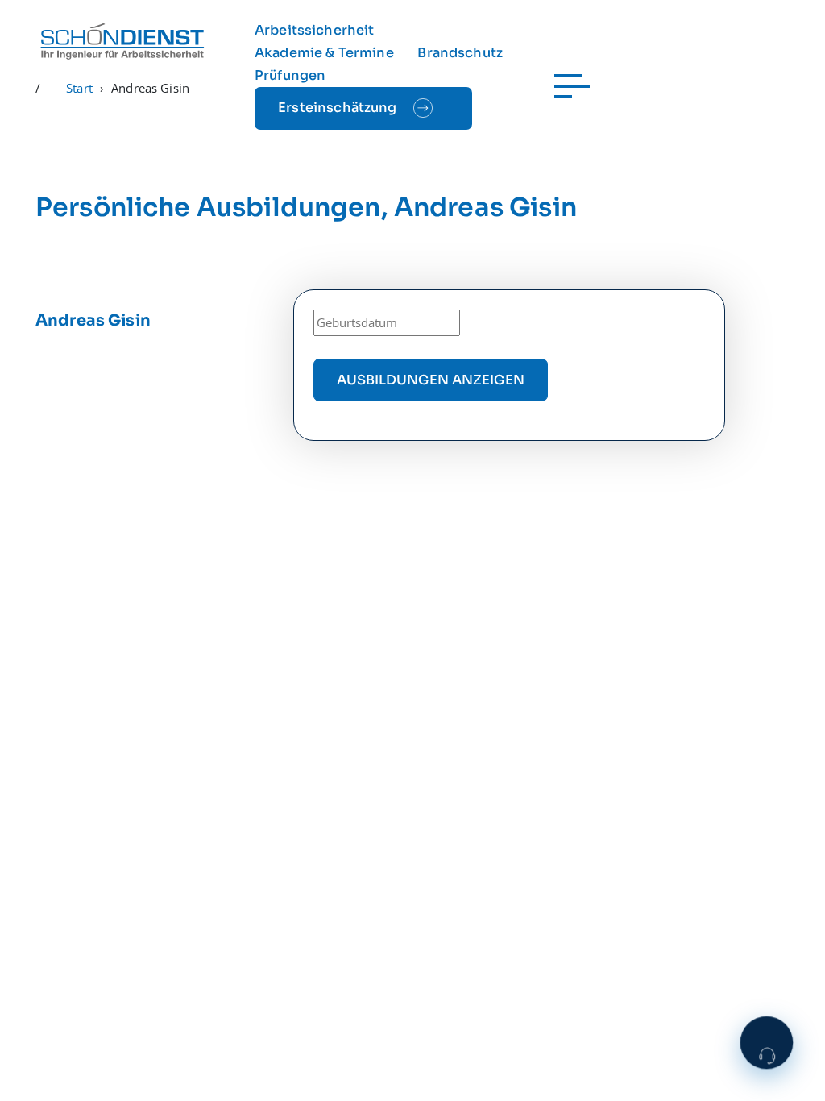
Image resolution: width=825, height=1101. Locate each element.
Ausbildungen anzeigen (430, 380)
